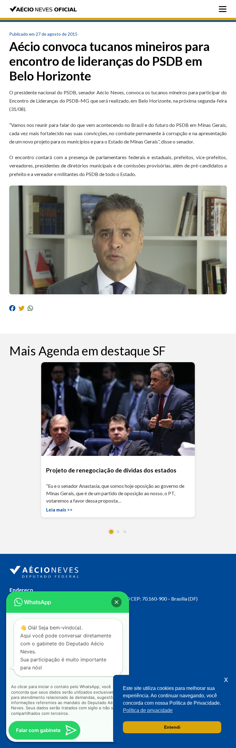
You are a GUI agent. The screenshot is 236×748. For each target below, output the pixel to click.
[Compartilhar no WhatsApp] (30, 308)
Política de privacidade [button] (148, 710)
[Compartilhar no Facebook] (12, 308)
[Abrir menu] (224, 9)
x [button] (226, 679)
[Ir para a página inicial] (45, 570)
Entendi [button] (172, 727)
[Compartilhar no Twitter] (21, 308)
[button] (111, 532)
